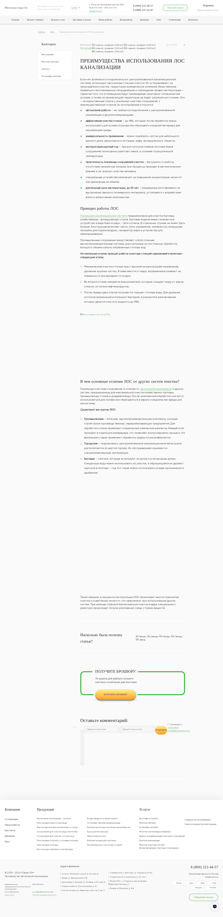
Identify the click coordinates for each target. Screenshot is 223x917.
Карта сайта (9, 895)
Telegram (198, 888)
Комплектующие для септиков (101, 840)
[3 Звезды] (164, 636)
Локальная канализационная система (103, 215)
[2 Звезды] (152, 636)
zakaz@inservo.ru (95, 11)
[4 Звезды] (176, 636)
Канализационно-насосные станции (104, 845)
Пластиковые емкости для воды (52, 823)
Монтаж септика (50, 61)
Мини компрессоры (96, 836)
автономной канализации (156, 389)
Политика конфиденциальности (44, 895)
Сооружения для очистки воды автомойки (57, 832)
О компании (175, 20)
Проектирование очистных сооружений (158, 848)
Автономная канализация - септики (54, 818)
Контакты (193, 20)
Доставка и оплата (82, 20)
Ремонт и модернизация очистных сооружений (162, 836)
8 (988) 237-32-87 (143, 10)
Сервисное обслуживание (197, 820)
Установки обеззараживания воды (103, 823)
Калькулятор (126, 20)
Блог (159, 20)
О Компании (11, 819)
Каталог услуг (58, 20)
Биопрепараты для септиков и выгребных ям (108, 827)
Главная (15, 20)
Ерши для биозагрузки (97, 832)
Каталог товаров (35, 20)
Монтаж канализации (149, 840)
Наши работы (105, 20)
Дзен (191, 883)
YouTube (213, 888)
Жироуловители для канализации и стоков (57, 827)
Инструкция (47, 54)
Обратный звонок (175, 8)
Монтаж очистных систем (152, 845)
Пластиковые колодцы (47, 845)
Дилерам (144, 20)
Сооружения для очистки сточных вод (55, 836)
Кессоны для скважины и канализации (55, 849)
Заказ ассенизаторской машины (200, 824)
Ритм (214, 883)
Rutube (179, 883)
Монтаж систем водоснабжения (154, 832)
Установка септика (51, 76)
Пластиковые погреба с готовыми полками (57, 840)
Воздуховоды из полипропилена (102, 818)
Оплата (46, 69)
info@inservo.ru (211, 877)
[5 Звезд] (140, 639)
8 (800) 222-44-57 (143, 5)
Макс (203, 883)
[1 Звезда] (141, 636)
